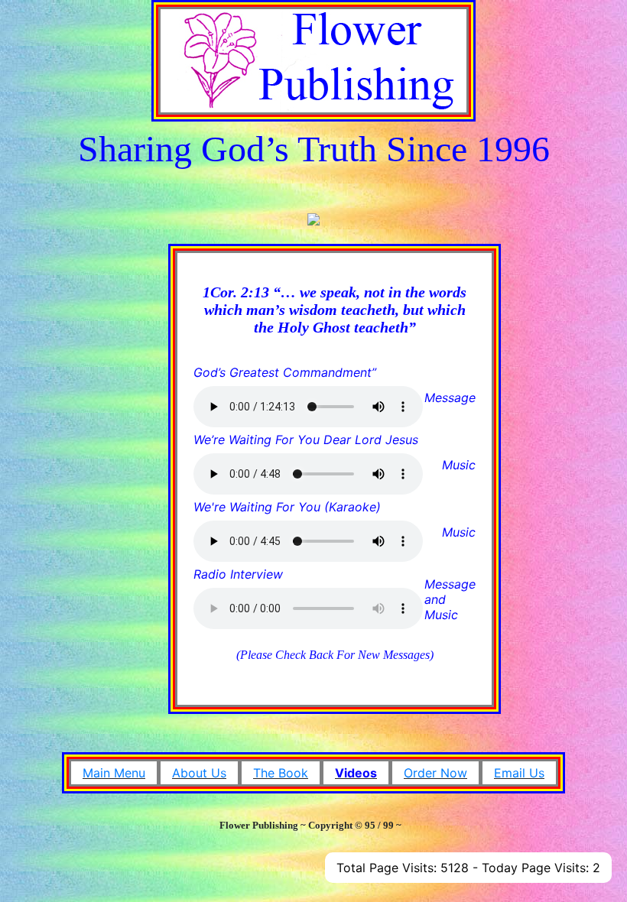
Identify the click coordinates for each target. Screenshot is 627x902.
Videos (356, 772)
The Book (280, 772)
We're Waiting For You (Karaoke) (287, 506)
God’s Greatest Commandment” (284, 372)
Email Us (519, 772)
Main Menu (114, 772)
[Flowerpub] (313, 58)
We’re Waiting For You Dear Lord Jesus (305, 439)
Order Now (435, 772)
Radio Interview (238, 574)
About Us (199, 772)
